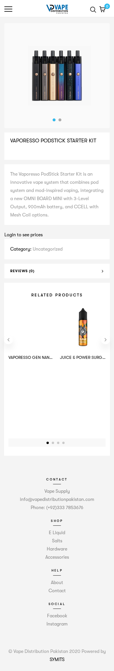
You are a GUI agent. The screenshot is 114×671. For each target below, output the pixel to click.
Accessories (57, 557)
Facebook (57, 615)
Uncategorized (48, 249)
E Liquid (57, 532)
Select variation (28, 153)
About (57, 582)
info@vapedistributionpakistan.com (57, 499)
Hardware (57, 549)
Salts (57, 541)
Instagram (57, 624)
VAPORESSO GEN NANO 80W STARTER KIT (47, 357)
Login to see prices (23, 234)
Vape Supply (57, 491)
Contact (57, 590)
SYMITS (57, 659)
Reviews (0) (22, 271)
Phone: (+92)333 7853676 (57, 507)
